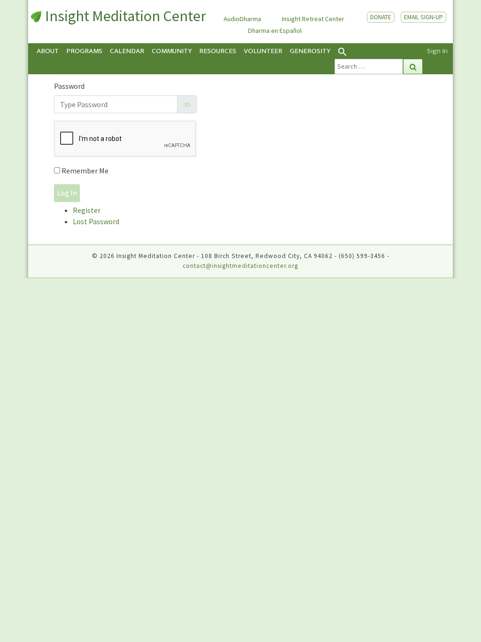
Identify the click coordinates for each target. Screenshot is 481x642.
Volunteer (263, 51)
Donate (380, 17)
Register (87, 210)
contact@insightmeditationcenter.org (240, 266)
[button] (378, 51)
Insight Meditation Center (125, 16)
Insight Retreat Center (313, 19)
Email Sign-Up (423, 17)
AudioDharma (242, 19)
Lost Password (96, 221)
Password (69, 86)
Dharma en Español (275, 30)
